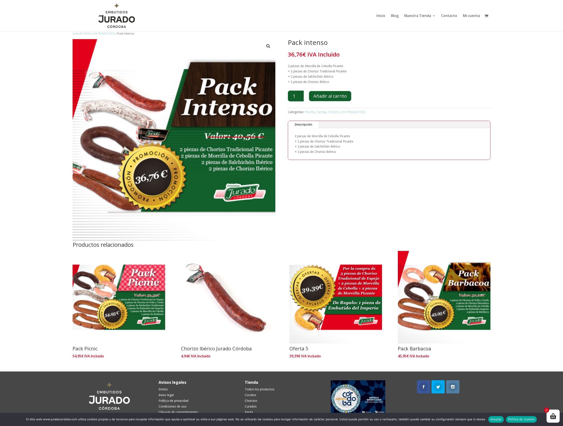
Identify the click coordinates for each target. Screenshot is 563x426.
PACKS (309, 112)
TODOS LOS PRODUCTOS (98, 33)
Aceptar (496, 419)
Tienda (321, 112)
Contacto (449, 16)
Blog (394, 16)
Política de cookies (521, 419)
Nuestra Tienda (417, 16)
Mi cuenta (471, 16)
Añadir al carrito (330, 96)
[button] (268, 46)
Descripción (303, 124)
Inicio (381, 16)
